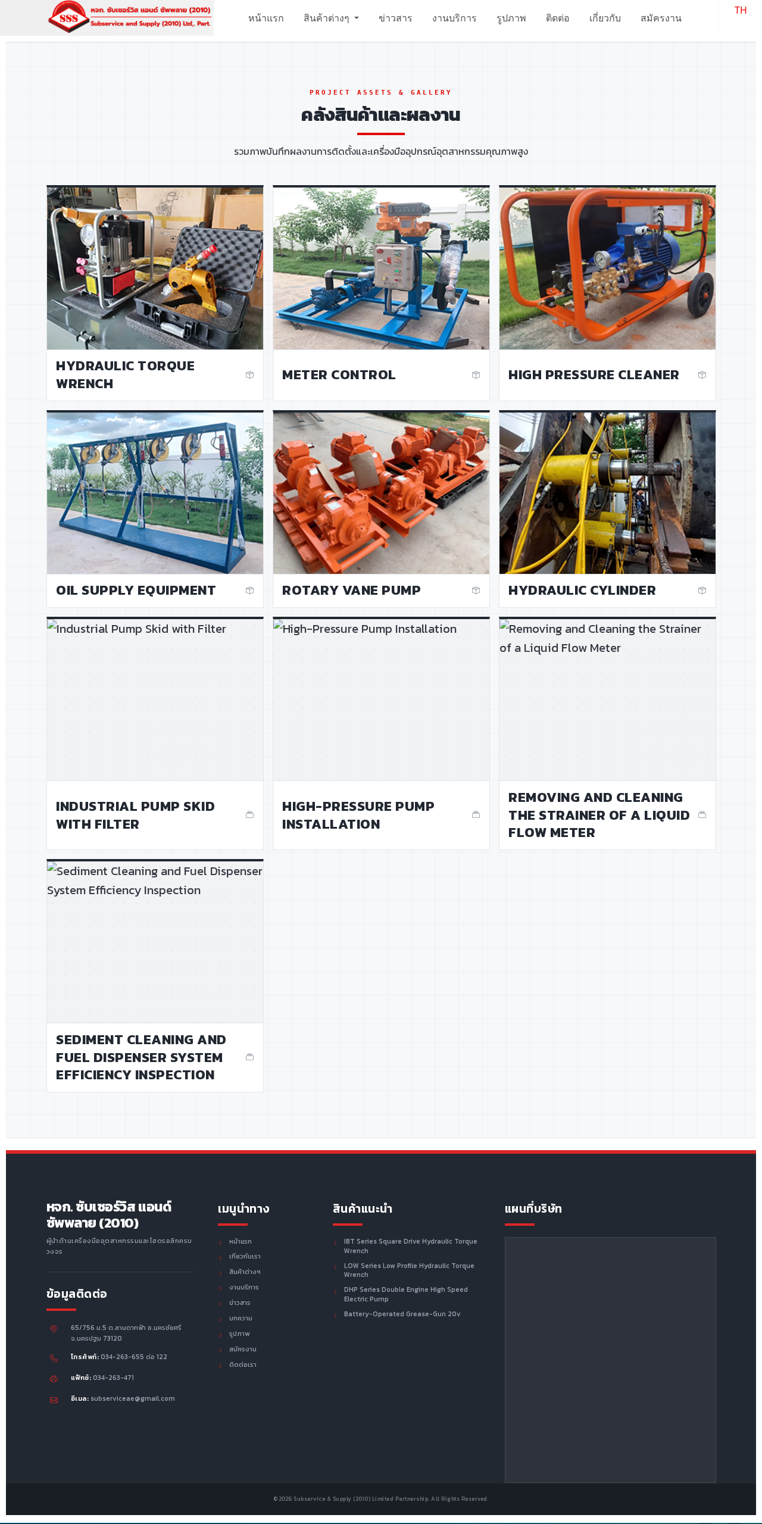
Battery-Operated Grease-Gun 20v (402, 1314)
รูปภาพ (511, 17)
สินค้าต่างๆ (328, 17)
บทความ (240, 1318)
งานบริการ (454, 17)
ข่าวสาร (396, 17)
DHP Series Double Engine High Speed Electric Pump (406, 1294)
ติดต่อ (558, 17)
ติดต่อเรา (243, 1365)
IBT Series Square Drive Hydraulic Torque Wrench (410, 1246)
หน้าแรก (266, 17)
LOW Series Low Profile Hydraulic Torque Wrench (409, 1271)
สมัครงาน (661, 17)
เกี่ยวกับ (605, 17)
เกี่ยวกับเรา (245, 1256)
